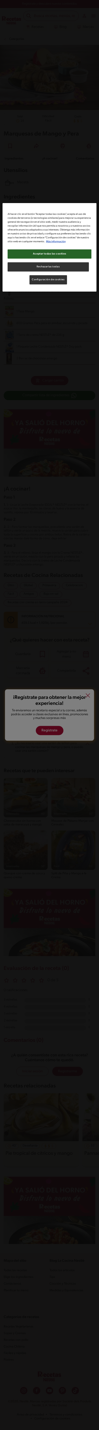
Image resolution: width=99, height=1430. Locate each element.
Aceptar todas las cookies (49, 253)
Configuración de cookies (48, 279)
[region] (50, 247)
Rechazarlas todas (48, 266)
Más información (56, 241)
